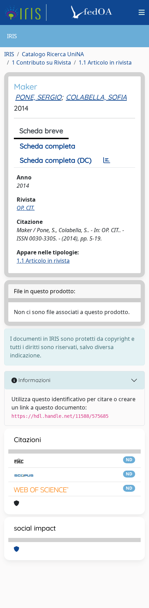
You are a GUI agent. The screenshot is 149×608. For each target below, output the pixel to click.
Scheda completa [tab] (47, 146)
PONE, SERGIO (38, 97)
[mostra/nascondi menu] (142, 12)
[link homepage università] (92, 12)
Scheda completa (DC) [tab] (55, 160)
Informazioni (33, 380)
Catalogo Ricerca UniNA (53, 54)
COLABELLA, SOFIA (96, 97)
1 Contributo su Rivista (41, 62)
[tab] (106, 160)
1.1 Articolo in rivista (105, 62)
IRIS (9, 54)
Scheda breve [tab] (41, 130)
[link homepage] (25, 12)
